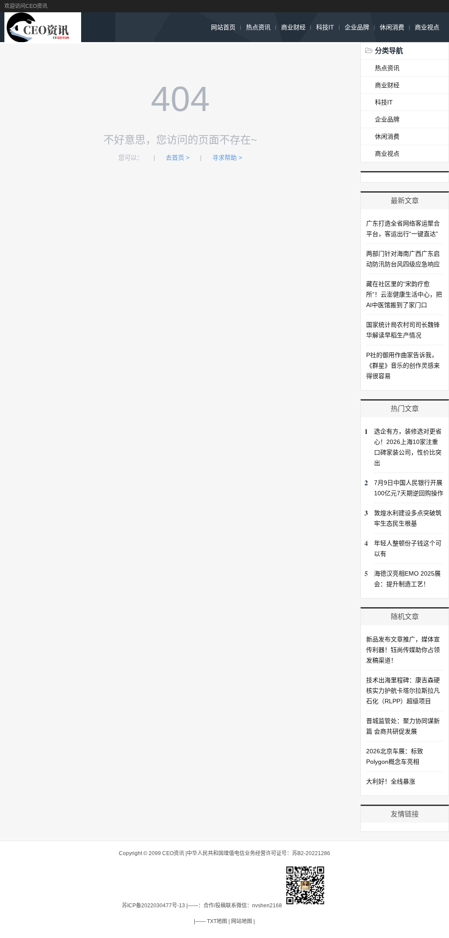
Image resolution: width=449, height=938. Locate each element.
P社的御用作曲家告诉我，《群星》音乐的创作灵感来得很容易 (403, 365)
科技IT (325, 27)
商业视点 (427, 27)
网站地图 (241, 921)
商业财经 (293, 27)
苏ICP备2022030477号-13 (153, 905)
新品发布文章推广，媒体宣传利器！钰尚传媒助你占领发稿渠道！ (403, 650)
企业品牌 (357, 27)
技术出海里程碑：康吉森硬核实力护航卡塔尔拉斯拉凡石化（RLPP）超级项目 (403, 691)
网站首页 (223, 27)
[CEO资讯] (42, 37)
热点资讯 (258, 27)
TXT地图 (217, 921)
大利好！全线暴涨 (390, 781)
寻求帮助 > (227, 157)
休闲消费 (392, 27)
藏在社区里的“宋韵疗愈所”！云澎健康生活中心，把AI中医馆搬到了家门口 (404, 294)
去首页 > (177, 157)
